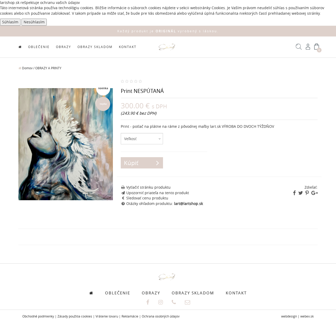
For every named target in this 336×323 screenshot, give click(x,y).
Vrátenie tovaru (107, 316)
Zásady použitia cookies (74, 316)
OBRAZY (63, 47)
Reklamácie (130, 316)
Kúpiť (131, 163)
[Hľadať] (298, 48)
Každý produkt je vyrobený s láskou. (168, 31)
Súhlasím (10, 22)
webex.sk (307, 316)
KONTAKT (127, 47)
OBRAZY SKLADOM (95, 47)
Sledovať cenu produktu (147, 198)
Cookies (218, 8)
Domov (27, 68)
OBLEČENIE (39, 47)
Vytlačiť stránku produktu (148, 187)
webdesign (289, 316)
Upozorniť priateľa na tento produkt (157, 192)
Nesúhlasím (34, 22)
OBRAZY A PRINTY (48, 68)
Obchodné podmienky (38, 316)
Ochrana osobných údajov (161, 316)
